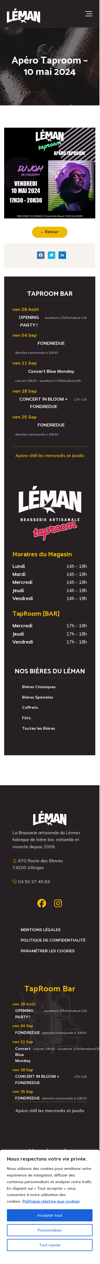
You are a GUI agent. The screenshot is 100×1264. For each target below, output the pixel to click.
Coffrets (30, 707)
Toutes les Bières (38, 728)
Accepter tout (49, 1215)
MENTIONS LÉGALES (40, 929)
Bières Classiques (39, 686)
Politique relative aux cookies (51, 1201)
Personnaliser (50, 1230)
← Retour (49, 232)
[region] (49, 1203)
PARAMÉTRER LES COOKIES (48, 950)
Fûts (26, 717)
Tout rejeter (50, 1245)
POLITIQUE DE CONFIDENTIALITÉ (53, 940)
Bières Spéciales (37, 697)
